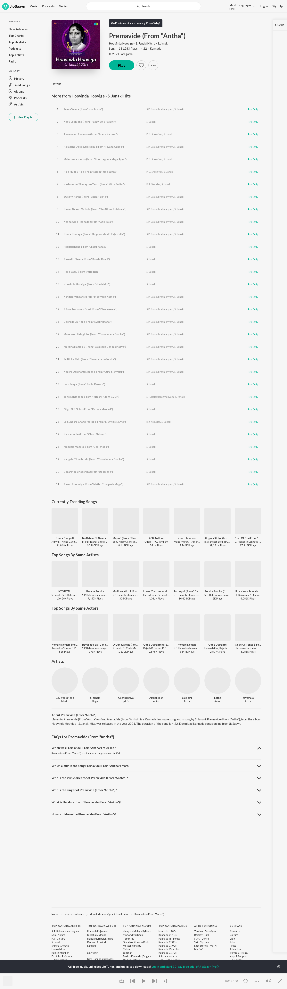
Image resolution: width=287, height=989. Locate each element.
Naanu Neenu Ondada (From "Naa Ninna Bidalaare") (95, 209)
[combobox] (143, 6)
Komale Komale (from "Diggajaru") (65, 644)
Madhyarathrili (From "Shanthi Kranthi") (126, 591)
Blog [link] (232, 938)
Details (56, 84)
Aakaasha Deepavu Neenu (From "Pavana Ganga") (94, 146)
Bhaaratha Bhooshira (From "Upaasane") (88, 471)
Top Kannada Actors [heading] (102, 926)
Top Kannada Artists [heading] (66, 926)
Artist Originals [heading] (205, 926)
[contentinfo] (156, 953)
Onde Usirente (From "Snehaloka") (248, 644)
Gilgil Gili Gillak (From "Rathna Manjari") (88, 409)
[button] (241, 6)
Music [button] (33, 6)
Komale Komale (186, 644)
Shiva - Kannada (168, 956)
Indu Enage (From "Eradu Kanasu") (84, 384)
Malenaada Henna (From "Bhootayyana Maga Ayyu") (95, 159)
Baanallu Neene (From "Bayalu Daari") (87, 259)
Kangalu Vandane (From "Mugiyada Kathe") (90, 296)
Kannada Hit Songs (169, 938)
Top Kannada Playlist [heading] (174, 926)
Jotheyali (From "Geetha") (187, 591)
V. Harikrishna (59, 959)
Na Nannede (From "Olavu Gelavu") (85, 434)
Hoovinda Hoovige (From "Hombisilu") (87, 284)
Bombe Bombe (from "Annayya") (217, 591)
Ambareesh (156, 697)
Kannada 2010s (167, 934)
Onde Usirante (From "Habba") (156, 644)
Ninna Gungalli (65, 538)
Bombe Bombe (95, 591)
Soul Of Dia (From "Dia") (248, 538)
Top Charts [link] (93, 973)
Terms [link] (233, 952)
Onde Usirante (217, 644)
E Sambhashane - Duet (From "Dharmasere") (90, 309)
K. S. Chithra (58, 938)
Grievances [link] (236, 959)
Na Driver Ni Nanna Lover (95, 538)
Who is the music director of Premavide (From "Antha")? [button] (90, 778)
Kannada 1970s (167, 952)
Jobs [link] (232, 942)
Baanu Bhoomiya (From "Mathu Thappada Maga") (93, 484)
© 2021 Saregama (121, 54)
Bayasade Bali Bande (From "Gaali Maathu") (95, 644)
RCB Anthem (156, 538)
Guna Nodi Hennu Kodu (136, 942)
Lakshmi (187, 697)
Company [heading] (236, 926)
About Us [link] (235, 931)
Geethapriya (126, 697)
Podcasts (48, 6)
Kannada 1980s (167, 931)
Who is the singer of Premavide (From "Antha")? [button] (84, 790)
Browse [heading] (92, 953)
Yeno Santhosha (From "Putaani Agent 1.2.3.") (91, 396)
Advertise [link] (235, 949)
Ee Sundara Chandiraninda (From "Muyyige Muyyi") (95, 421)
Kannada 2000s (167, 942)
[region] (156, 914)
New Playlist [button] (25, 117)
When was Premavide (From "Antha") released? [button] (84, 748)
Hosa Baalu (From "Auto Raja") (82, 271)
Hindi (232, 8)
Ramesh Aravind (96, 942)
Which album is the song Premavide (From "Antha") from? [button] (90, 765)
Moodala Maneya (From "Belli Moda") (86, 446)
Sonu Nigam (58, 934)
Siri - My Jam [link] (201, 942)
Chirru (126, 949)
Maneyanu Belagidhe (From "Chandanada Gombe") (94, 334)
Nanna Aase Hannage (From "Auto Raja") (88, 221)
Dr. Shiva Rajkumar (62, 956)
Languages (240, 5)
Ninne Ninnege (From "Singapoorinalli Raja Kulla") (94, 234)
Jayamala (248, 697)
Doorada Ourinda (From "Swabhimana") (87, 321)
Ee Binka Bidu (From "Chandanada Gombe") (90, 359)
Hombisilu (128, 938)
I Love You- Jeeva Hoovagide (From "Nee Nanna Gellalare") (156, 591)
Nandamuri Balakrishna (100, 938)
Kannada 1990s (167, 945)
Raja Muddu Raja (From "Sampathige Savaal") (91, 171)
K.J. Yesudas (153, 184)
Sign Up (277, 6)
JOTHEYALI (64, 591)
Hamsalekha (58, 949)
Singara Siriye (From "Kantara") (217, 538)
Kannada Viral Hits (169, 949)
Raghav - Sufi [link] (201, 934)
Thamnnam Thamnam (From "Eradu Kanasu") (91, 134)
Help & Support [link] (238, 956)
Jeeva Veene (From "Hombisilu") (83, 109)
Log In (264, 6)
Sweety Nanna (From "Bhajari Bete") (86, 196)
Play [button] (122, 65)
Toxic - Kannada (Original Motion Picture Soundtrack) (137, 960)
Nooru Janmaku (186, 538)
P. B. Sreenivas (154, 134)
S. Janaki (163, 43)
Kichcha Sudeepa (96, 934)
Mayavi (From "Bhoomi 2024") (126, 538)
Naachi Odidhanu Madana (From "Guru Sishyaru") (94, 371)
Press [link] (233, 945)
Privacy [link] (244, 952)
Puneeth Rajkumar (97, 931)
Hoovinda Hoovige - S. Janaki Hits (131, 43)
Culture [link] (234, 934)
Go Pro (63, 6)
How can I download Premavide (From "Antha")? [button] (84, 814)
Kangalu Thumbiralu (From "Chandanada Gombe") (94, 459)
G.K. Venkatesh (64, 697)
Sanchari (127, 952)
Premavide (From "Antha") (149, 914)
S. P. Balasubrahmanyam (160, 396)
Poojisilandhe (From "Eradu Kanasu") (86, 246)
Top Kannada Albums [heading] (137, 926)
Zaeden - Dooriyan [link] (205, 931)
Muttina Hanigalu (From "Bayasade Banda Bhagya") (95, 346)
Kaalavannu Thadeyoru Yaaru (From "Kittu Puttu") (94, 184)
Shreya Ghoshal (60, 945)
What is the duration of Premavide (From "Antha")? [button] (86, 802)
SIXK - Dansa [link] (201, 938)
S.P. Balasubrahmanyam (159, 109)
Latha (217, 697)
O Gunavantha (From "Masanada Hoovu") (126, 644)
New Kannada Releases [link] (100, 958)
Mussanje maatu (132, 945)
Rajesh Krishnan (60, 952)
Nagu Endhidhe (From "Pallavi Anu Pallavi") (90, 121)
